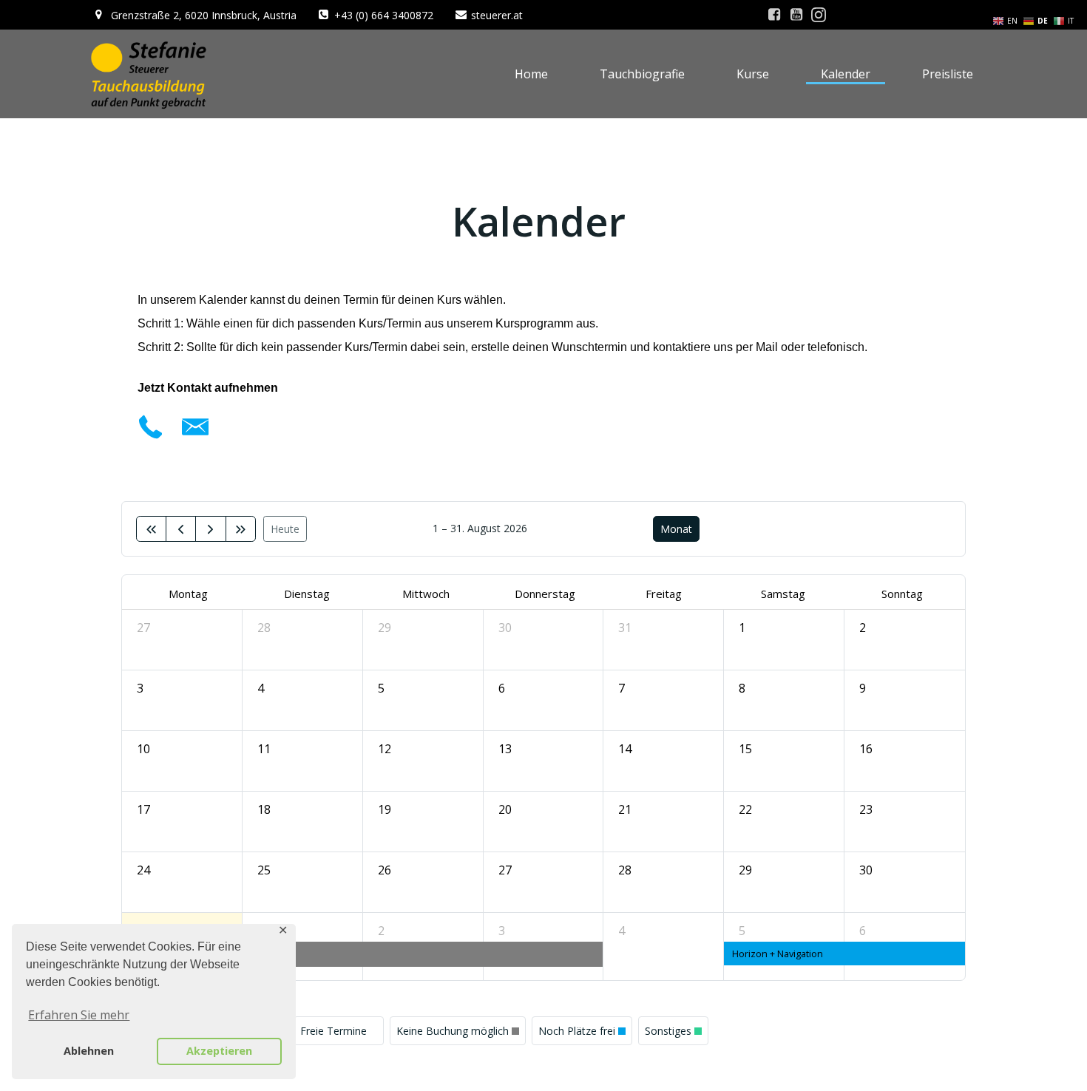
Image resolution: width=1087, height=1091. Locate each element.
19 (384, 809)
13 (505, 749)
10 (143, 749)
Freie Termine (333, 1031)
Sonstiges (668, 1031)
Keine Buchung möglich (452, 1031)
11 (264, 749)
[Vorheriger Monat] (181, 529)
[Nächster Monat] (210, 529)
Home (531, 74)
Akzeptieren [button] (219, 1051)
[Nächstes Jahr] (241, 529)
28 (264, 627)
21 (624, 809)
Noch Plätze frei (576, 1031)
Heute (285, 529)
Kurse (752, 74)
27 (143, 627)
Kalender (845, 74)
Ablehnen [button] (89, 1051)
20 (505, 809)
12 (384, 749)
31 (624, 627)
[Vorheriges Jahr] (151, 529)
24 (143, 870)
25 (264, 870)
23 (866, 809)
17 (143, 809)
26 (384, 870)
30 (505, 627)
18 (264, 809)
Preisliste (947, 74)
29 (384, 627)
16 (866, 749)
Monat (676, 529)
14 (624, 749)
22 (745, 809)
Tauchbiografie (642, 74)
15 (745, 749)
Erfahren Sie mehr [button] (78, 1015)
